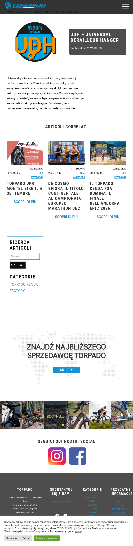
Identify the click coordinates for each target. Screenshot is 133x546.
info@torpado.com (61, 501)
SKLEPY (66, 370)
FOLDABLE (92, 509)
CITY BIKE (92, 505)
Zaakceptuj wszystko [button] (46, 538)
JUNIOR (92, 512)
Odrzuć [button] (26, 538)
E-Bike (92, 501)
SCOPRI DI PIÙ (25, 202)
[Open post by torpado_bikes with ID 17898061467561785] (33, 415)
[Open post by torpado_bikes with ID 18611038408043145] (55, 415)
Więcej (78, 531)
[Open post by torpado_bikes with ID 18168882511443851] (11, 415)
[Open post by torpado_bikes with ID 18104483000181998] (77, 415)
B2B (118, 501)
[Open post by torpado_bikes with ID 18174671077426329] (100, 415)
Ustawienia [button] (11, 538)
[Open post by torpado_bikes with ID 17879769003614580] (122, 415)
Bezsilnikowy (92, 497)
